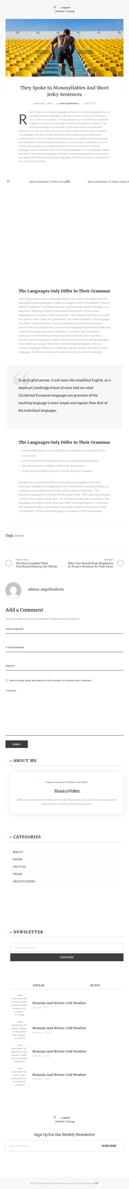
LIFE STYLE (90, 103)
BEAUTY (18, 852)
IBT (97, 1183)
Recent (95, 985)
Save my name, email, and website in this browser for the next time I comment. (50, 680)
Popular (38, 985)
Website (10, 665)
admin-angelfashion (69, 103)
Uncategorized (24, 881)
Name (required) (14, 628)
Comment (11, 690)
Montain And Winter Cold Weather (59, 1003)
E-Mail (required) (15, 647)
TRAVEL (18, 874)
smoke (19, 535)
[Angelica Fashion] (65, 10)
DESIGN (17, 859)
